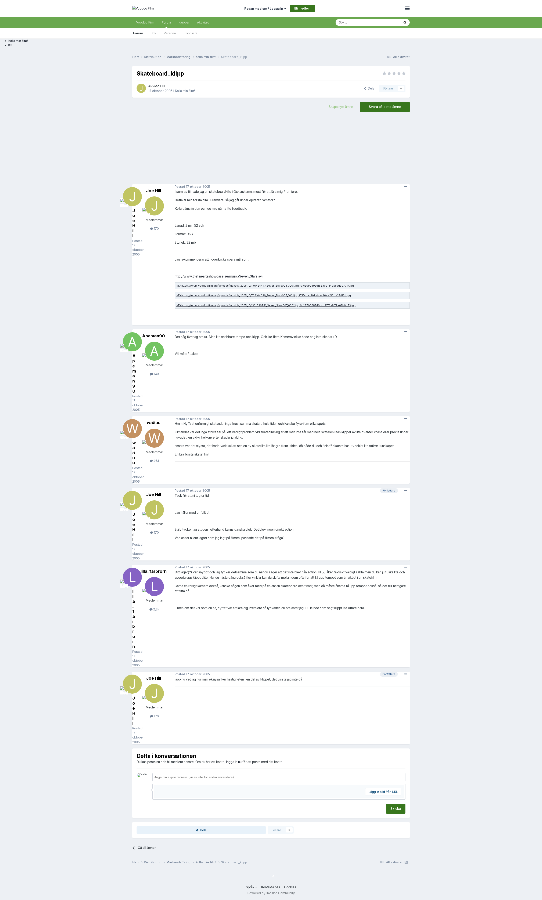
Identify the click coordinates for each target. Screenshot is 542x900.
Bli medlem (302, 8)
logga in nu (234, 762)
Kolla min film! (185, 91)
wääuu (153, 422)
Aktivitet (203, 22)
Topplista (190, 33)
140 (156, 374)
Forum (166, 22)
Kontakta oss (270, 887)
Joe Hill (159, 86)
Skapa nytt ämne (341, 107)
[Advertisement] (271, 150)
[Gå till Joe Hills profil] (141, 88)
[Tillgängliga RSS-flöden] (406, 862)
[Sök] (405, 22)
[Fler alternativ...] (405, 186)
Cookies (290, 887)
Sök (153, 33)
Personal (170, 33)
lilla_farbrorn (154, 571)
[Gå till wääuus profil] (154, 438)
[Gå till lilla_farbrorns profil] (154, 586)
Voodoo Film (145, 22)
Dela (370, 88)
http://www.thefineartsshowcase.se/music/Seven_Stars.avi (219, 276)
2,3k (155, 609)
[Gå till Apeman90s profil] (154, 351)
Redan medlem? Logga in (264, 8)
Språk (250, 887)
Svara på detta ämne (385, 107)
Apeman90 (153, 335)
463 (156, 460)
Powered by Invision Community (271, 893)
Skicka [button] (395, 809)
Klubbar (184, 22)
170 (156, 228)
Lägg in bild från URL (383, 792)
